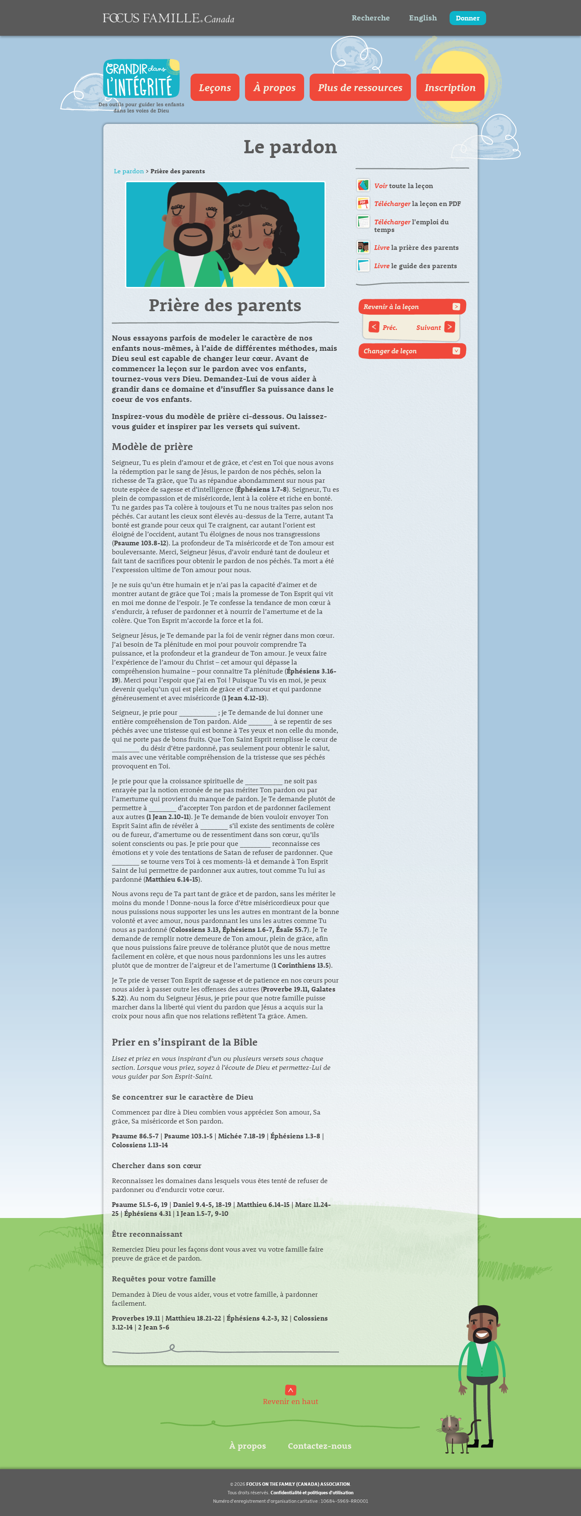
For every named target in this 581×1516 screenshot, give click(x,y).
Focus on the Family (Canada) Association (298, 1484)
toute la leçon (403, 185)
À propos (274, 87)
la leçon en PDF (417, 203)
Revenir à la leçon (391, 306)
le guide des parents (415, 265)
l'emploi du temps (411, 225)
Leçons (215, 87)
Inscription (450, 87)
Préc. (390, 327)
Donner (468, 17)
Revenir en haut (290, 1401)
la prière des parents (416, 247)
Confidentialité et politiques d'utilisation (312, 1492)
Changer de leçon (390, 350)
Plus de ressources (360, 87)
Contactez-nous (320, 1445)
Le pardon (129, 170)
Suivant (428, 327)
